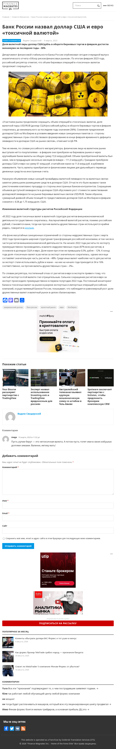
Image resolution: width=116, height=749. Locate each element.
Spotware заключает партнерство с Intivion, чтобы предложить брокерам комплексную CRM (100, 397)
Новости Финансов (20, 17)
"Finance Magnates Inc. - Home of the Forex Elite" (50, 743)
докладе (29, 227)
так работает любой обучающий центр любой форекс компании (44, 693)
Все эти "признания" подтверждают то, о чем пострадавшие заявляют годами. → (53, 688)
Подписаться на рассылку (58, 623)
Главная (5, 17)
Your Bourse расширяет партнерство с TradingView (10, 394)
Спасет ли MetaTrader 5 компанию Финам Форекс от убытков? (47, 666)
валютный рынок (48, 307)
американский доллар (13, 307)
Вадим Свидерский (32, 40)
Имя (5, 500)
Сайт (4, 525)
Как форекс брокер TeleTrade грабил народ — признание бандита (49, 652)
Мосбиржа (72, 307)
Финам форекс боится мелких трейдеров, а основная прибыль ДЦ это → (49, 709)
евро (62, 307)
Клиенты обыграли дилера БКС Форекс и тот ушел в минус (46, 638)
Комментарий (10, 467)
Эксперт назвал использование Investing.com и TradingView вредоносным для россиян (41, 397)
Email (5, 513)
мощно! (10, 699)
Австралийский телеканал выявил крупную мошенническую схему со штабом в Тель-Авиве (70, 397)
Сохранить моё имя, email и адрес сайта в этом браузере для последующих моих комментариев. (53, 538)
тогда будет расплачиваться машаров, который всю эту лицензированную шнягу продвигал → (58, 704)
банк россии (32, 307)
